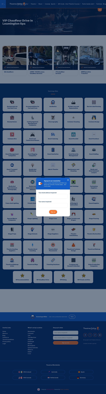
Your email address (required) (47, 192)
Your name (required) (45, 201)
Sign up (53, 212)
